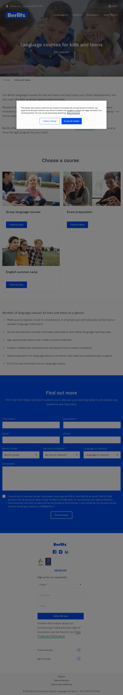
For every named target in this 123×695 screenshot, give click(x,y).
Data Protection (73, 113)
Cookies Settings (50, 121)
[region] (61, 115)
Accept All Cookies (71, 121)
